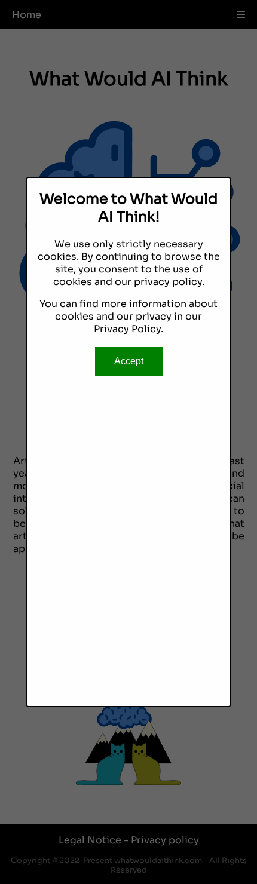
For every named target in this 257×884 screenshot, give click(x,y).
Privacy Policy (127, 329)
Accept (128, 361)
